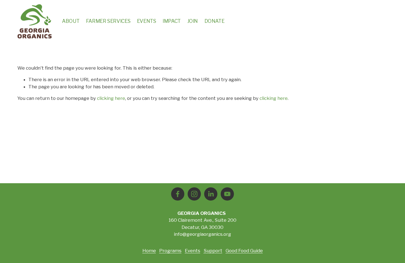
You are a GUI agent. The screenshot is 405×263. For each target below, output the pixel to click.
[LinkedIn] (210, 194)
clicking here (111, 98)
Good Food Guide (244, 250)
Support (213, 250)
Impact (172, 21)
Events (146, 21)
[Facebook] (177, 194)
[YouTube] (227, 194)
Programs (170, 250)
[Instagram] (194, 194)
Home (149, 250)
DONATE (214, 21)
